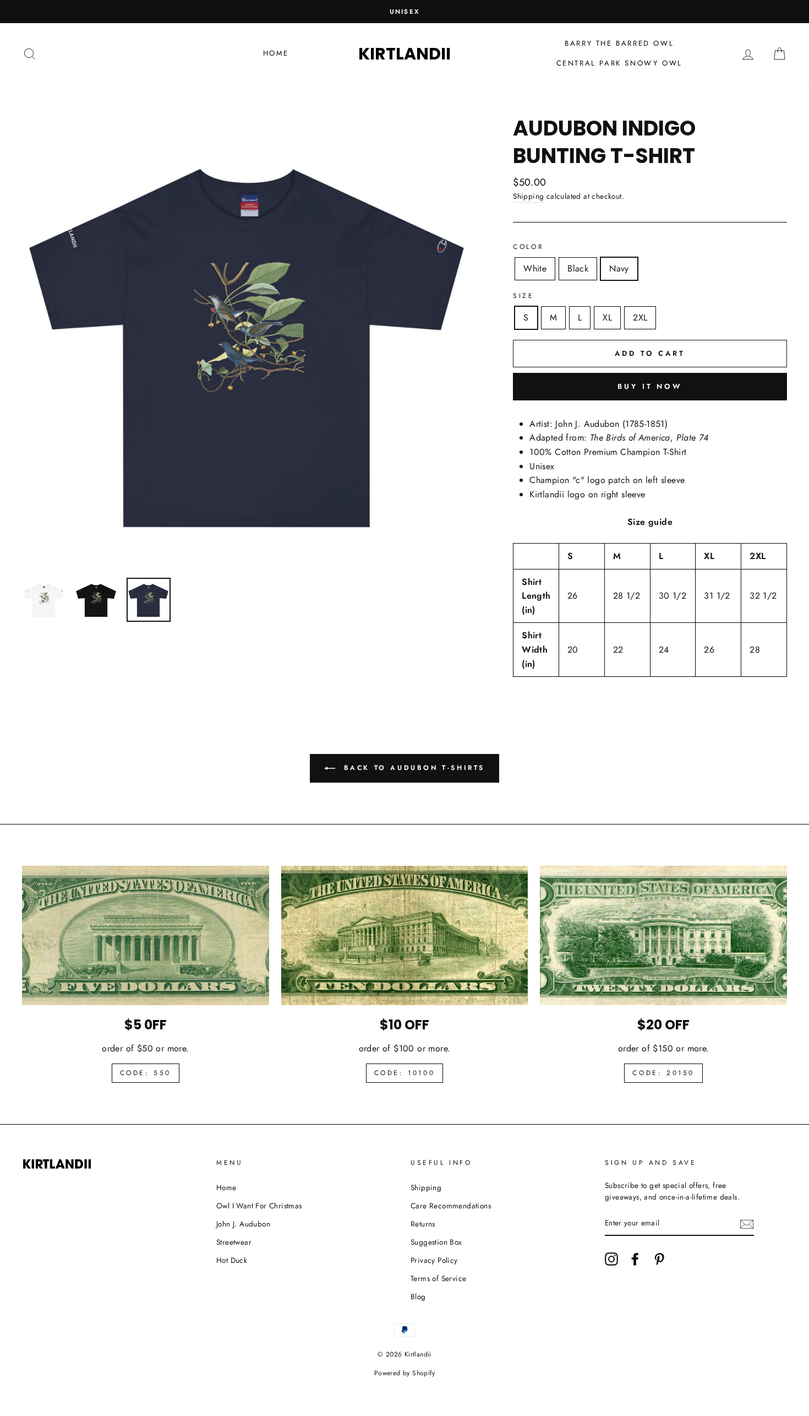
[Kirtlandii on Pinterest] (659, 1259)
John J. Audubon (243, 1223)
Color (528, 247)
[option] (404, 12)
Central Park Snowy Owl (619, 63)
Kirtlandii (404, 54)
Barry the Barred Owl (619, 43)
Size (523, 296)
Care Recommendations (451, 1205)
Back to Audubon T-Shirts (412, 768)
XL (607, 317)
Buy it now (649, 386)
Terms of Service (438, 1278)
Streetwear (234, 1241)
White (534, 268)
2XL (640, 317)
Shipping (528, 196)
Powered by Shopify (404, 1373)
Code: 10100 (404, 1073)
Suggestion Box (436, 1241)
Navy (619, 268)
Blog (418, 1296)
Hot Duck (231, 1260)
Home (276, 53)
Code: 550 (145, 1073)
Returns (423, 1223)
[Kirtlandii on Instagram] (611, 1259)
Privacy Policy (434, 1260)
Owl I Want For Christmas (259, 1205)
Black (577, 268)
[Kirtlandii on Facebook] (635, 1259)
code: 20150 (663, 1073)
